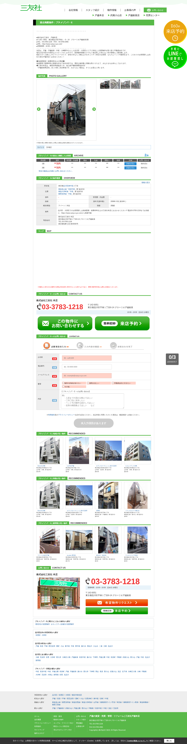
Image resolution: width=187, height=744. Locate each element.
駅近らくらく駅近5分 (61, 726)
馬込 (97, 671)
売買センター (151, 15)
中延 (71, 191)
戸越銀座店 (133, 15)
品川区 (65, 186)
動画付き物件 (58, 720)
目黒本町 (88, 698)
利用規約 (51, 415)
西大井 (58, 657)
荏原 (41, 646)
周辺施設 (79, 723)
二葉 (100, 646)
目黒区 (38, 635)
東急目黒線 (76, 702)
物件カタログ (39, 733)
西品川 (89, 646)
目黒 (47, 657)
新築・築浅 (58, 716)
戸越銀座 (74, 657)
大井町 (52, 657)
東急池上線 (62, 189)
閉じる (169, 741)
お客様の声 (130, 10)
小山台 (95, 646)
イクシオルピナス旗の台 (132, 510)
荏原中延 (71, 189)
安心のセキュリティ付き (63, 730)
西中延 (77, 646)
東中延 (70, 186)
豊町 (58, 646)
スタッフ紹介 (81, 720)
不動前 (119, 657)
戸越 (37, 646)
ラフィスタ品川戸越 (43, 555)
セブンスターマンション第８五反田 (106, 466)
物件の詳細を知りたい (72, 383)
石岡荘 (98, 510)
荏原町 (113, 657)
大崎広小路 (66, 657)
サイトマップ (39, 730)
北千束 (124, 671)
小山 (62, 646)
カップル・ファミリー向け (63, 723)
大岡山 (50, 675)
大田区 (44, 635)
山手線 (96, 702)
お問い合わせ (157, 10)
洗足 (119, 671)
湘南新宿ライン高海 (130, 702)
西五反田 (52, 646)
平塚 (46, 646)
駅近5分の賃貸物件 (43, 624)
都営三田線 (56, 705)
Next (94, 109)
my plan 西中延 (71, 555)
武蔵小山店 (115, 15)
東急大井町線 (63, 191)
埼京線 (119, 702)
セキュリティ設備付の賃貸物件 (62, 624)
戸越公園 (102, 657)
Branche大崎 (41, 466)
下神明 (95, 657)
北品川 (110, 646)
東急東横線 (144, 702)
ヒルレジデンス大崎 (131, 466)
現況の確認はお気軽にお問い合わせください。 (56, 171)
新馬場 (38, 660)
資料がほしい (94, 383)
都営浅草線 (62, 194)
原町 (101, 698)
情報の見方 (146, 182)
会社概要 (37, 720)
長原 (101, 671)
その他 (66, 387)
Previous (38, 109)
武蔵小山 (126, 657)
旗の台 (83, 646)
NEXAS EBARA (101, 555)
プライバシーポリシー (66, 415)
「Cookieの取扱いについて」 (136, 741)
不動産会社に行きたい (122, 383)
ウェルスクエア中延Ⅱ (131, 555)
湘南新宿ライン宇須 (107, 702)
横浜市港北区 (77, 695)
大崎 (105, 646)
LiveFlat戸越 (70, 466)
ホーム (36, 716)
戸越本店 (98, 15)
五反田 (42, 657)
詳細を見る (130, 164)
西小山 (132, 657)
